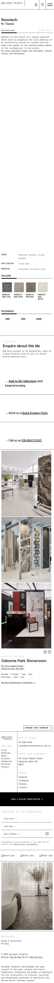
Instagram (24, 780)
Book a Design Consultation (25, 799)
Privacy (5, 944)
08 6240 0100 (32, 440)
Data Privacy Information (25, 844)
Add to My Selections (23, 381)
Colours (6, 275)
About (4, 756)
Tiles (4, 750)
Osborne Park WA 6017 (12, 669)
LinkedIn (23, 787)
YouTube (22, 784)
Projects (5, 758)
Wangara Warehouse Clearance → (18, 683)
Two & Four (36, 957)
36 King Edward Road (12, 666)
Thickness (7, 311)
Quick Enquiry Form (35, 413)
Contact (5, 767)
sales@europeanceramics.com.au (35, 746)
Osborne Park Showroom (36, 728)
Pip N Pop (15, 957)
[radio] (7, 291)
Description (8, 30)
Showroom (5, 753)
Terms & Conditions (11, 941)
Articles (5, 764)
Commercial (6, 761)
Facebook (23, 777)
